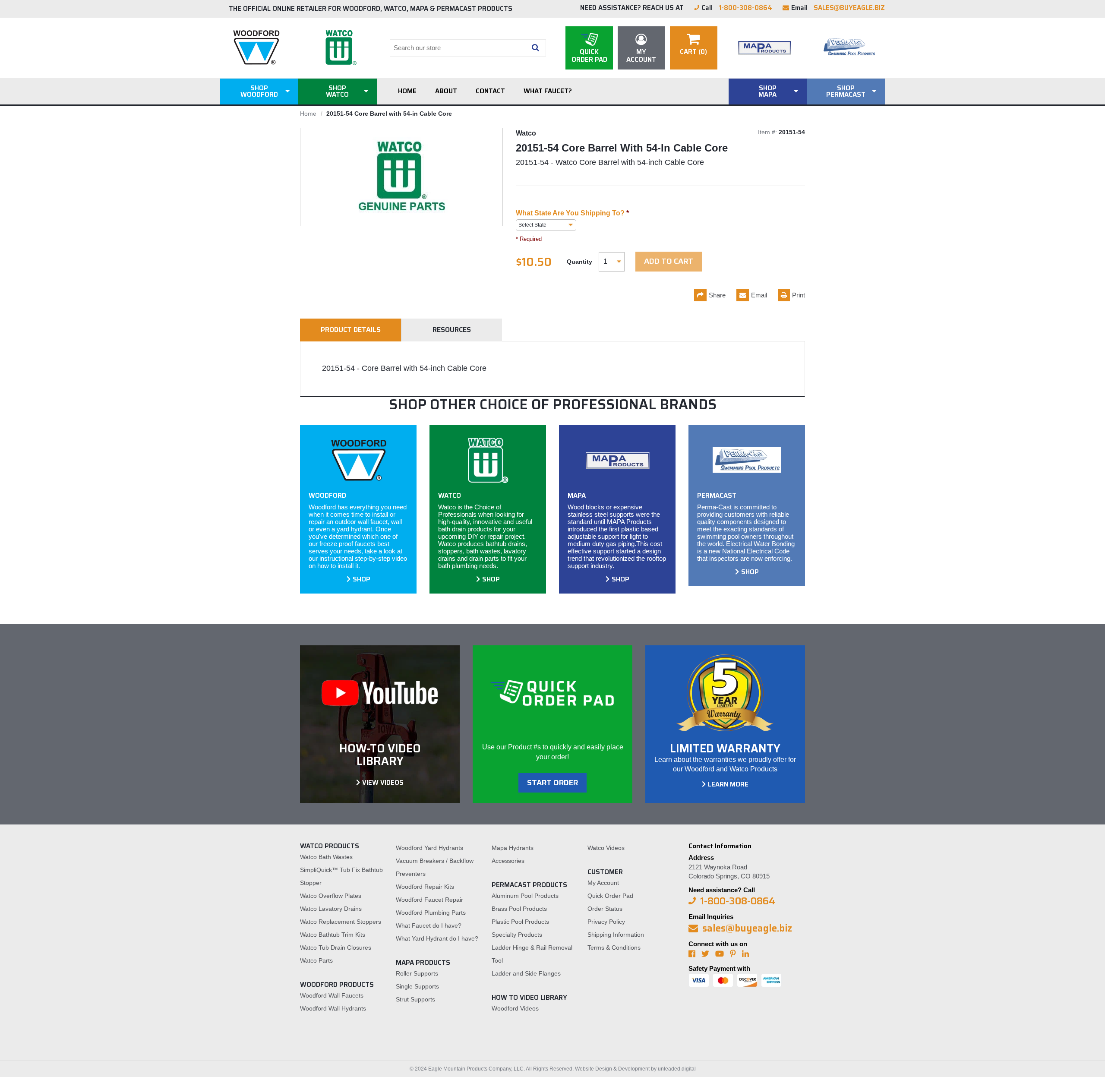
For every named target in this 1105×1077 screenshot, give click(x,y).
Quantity (579, 261)
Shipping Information (615, 934)
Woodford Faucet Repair (429, 899)
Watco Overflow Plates (330, 895)
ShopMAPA (767, 91)
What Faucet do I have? (428, 925)
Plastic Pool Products (520, 921)
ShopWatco (337, 91)
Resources (452, 329)
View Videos (383, 782)
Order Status (604, 908)
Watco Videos (606, 847)
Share (717, 295)
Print (798, 295)
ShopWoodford (259, 91)
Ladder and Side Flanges (526, 973)
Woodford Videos (515, 1008)
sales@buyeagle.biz (849, 8)
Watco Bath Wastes (326, 856)
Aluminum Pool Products (525, 895)
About (446, 91)
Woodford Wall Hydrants (333, 1008)
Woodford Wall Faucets (331, 995)
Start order (552, 783)
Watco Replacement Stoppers (340, 921)
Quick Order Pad (610, 895)
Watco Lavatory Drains (331, 908)
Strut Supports (415, 999)
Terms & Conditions (614, 947)
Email (759, 295)
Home (407, 91)
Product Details (351, 329)
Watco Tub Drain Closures (335, 947)
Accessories (508, 860)
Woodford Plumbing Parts (431, 912)
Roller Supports (417, 973)
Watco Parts (316, 960)
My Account (603, 882)
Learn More (728, 784)
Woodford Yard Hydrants (429, 847)
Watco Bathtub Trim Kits (332, 934)
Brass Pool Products (519, 908)
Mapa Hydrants (513, 847)
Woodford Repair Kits (425, 886)
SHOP (361, 579)
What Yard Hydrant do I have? (437, 938)
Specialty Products (517, 934)
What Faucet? (548, 91)
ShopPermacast (845, 91)
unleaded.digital (677, 1069)
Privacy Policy (606, 921)
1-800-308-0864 (745, 8)
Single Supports (417, 986)
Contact (490, 91)
